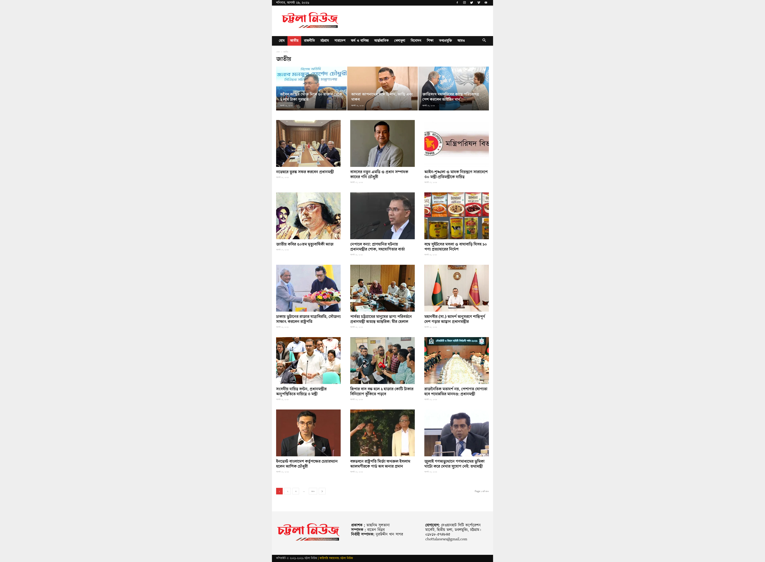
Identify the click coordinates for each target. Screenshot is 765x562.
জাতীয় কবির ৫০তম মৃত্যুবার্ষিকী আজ (304, 244)
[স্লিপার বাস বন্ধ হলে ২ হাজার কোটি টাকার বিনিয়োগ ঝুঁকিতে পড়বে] (382, 360)
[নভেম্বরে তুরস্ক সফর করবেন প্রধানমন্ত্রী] (308, 143)
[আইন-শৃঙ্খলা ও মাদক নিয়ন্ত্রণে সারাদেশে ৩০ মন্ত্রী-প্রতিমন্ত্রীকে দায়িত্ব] (456, 143)
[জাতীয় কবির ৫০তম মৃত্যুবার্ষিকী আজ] (308, 215)
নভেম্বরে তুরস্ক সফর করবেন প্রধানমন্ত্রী (305, 172)
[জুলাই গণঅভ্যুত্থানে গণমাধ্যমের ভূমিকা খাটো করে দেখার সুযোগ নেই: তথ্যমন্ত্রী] (456, 432)
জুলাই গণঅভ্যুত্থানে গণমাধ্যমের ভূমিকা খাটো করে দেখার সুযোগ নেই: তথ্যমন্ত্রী (454, 464)
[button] (484, 41)
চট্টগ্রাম (325, 40)
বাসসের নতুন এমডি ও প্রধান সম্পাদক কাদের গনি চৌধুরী (379, 174)
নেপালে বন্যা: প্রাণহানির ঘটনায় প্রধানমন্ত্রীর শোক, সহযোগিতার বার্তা (377, 246)
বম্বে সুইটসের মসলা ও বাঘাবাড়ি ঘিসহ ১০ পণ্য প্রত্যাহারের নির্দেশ (455, 246)
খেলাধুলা (399, 40)
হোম (282, 40)
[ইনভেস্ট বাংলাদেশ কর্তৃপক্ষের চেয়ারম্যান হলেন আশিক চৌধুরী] (308, 432)
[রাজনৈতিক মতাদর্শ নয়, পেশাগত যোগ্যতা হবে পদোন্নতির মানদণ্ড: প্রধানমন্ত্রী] (456, 360)
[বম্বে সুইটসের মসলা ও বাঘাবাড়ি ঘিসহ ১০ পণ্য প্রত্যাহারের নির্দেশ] (456, 215)
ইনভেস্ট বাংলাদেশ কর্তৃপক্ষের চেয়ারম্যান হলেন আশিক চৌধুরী (307, 464)
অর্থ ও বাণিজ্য (360, 40)
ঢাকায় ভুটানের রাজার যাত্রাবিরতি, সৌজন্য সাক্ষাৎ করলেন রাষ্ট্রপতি (308, 319)
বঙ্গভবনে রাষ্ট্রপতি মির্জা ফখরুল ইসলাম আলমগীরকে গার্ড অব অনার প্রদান (380, 464)
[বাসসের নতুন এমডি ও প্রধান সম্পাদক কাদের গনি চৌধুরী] (382, 143)
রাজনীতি (309, 40)
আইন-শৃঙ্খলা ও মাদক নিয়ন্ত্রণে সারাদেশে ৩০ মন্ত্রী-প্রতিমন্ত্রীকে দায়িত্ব (456, 174)
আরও (461, 40)
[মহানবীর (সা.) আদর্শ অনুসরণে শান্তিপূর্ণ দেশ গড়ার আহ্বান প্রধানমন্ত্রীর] (456, 288)
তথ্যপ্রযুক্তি (445, 40)
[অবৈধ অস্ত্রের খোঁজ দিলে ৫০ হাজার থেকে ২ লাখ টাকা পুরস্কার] (311, 88)
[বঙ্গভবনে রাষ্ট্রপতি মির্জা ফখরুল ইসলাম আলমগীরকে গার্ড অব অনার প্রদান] (382, 432)
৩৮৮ (313, 491)
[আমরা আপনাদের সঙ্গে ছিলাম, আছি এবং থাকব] (382, 88)
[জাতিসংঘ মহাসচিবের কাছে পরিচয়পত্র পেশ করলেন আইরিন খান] (453, 88)
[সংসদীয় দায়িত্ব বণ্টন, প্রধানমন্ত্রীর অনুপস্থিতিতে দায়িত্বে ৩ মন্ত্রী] (308, 360)
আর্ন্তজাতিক (381, 40)
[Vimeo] (479, 3)
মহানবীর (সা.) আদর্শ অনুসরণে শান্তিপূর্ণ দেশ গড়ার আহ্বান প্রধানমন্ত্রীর (454, 319)
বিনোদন (416, 40)
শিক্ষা (430, 40)
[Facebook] (457, 3)
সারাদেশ (339, 40)
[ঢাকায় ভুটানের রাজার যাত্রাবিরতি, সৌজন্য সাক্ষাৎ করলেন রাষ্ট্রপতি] (308, 288)
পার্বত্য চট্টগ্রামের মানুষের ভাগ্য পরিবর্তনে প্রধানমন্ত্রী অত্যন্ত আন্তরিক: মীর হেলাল (381, 319)
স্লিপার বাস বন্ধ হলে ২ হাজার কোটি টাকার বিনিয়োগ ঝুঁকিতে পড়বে (381, 391)
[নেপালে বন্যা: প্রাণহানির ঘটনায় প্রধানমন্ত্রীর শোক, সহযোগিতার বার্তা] (382, 215)
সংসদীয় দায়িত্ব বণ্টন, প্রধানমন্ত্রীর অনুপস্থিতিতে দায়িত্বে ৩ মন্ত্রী (301, 391)
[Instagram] (464, 3)
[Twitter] (472, 3)
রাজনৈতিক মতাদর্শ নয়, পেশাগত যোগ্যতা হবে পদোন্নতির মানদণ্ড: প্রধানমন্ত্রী (455, 391)
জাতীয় (294, 40)
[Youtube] (486, 3)
